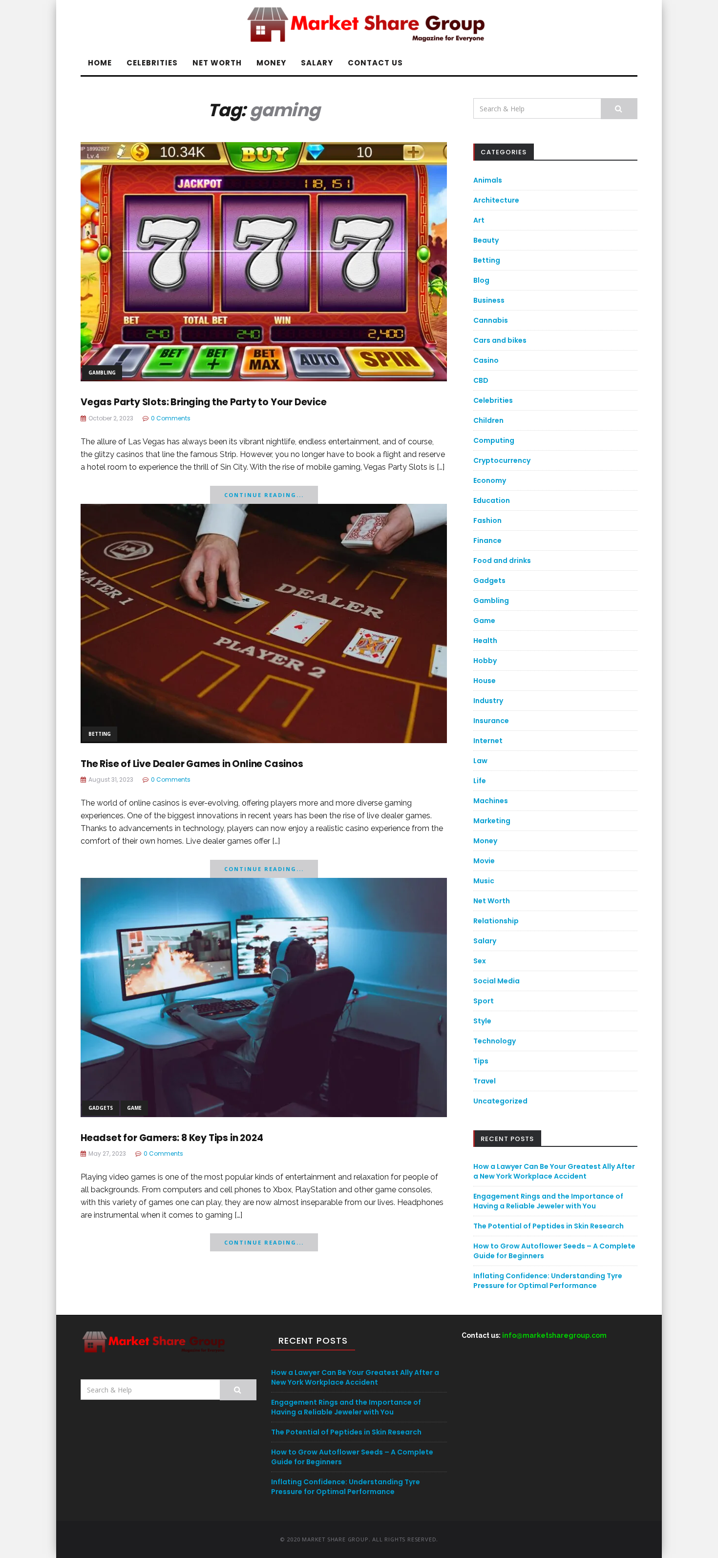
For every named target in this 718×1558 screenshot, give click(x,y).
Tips (480, 1061)
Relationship (496, 921)
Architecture (496, 200)
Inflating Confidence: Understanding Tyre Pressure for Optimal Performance (547, 1280)
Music (483, 881)
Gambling (102, 372)
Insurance (491, 721)
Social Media (496, 981)
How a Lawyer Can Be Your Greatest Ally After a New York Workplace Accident (554, 1171)
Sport (483, 1001)
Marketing (491, 821)
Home (100, 63)
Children (488, 420)
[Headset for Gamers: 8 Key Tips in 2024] (264, 996)
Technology (494, 1041)
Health (485, 640)
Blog (481, 280)
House (484, 681)
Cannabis (490, 320)
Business (489, 300)
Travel (484, 1081)
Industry (488, 701)
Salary (317, 63)
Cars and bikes (500, 340)
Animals (487, 180)
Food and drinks (502, 560)
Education (491, 500)
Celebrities (152, 63)
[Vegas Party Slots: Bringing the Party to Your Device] (264, 261)
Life (479, 781)
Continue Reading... (264, 495)
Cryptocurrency (501, 460)
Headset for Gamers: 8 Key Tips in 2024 (172, 1137)
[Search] (619, 108)
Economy (489, 480)
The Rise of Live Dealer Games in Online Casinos (192, 763)
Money (271, 63)
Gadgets (100, 1107)
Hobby (485, 660)
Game (134, 1107)
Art (479, 220)
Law (480, 761)
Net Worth (217, 63)
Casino (486, 360)
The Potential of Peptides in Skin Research (548, 1226)
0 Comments (170, 418)
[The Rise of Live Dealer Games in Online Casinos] (264, 622)
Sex (479, 961)
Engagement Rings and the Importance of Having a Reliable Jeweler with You (548, 1201)
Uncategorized (500, 1101)
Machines (490, 801)
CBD (480, 380)
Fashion (487, 520)
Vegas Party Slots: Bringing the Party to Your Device (204, 402)
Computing (493, 440)
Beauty (486, 240)
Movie (484, 861)
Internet (488, 741)
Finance (487, 540)
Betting (99, 733)
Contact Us (375, 63)
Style (482, 1021)
